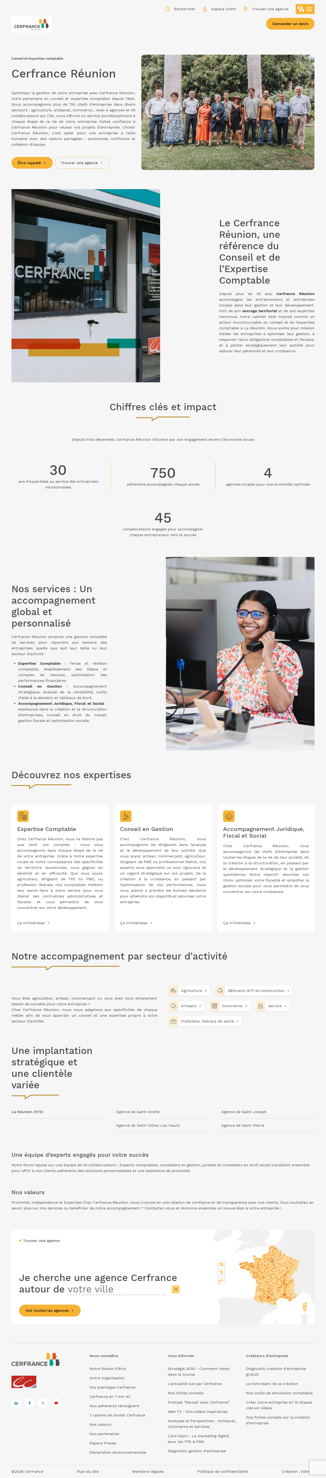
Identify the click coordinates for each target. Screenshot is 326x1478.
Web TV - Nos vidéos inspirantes (197, 1411)
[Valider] (175, 1289)
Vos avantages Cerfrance (112, 1387)
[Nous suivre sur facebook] (29, 1403)
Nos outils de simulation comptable (279, 1393)
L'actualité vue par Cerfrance (195, 1383)
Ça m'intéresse (31, 923)
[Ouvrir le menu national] (305, 9)
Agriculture (191, 990)
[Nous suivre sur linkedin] (16, 1403)
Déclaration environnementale (117, 1452)
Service (275, 1006)
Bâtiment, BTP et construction (256, 990)
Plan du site (88, 1471)
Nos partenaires (104, 1433)
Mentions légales (148, 1471)
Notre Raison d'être (107, 1368)
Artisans (188, 1006)
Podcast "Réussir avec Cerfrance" (199, 1402)
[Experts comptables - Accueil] (25, 1382)
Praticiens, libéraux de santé (207, 1021)
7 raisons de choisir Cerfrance (117, 1415)
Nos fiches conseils (186, 1393)
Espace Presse (102, 1443)
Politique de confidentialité (222, 1471)
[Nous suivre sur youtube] (56, 1403)
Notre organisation (107, 1378)
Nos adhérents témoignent (114, 1406)
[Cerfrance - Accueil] (31, 23)
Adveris (308, 1471)
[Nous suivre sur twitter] (43, 1403)
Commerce (232, 1006)
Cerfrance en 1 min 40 (110, 1396)
